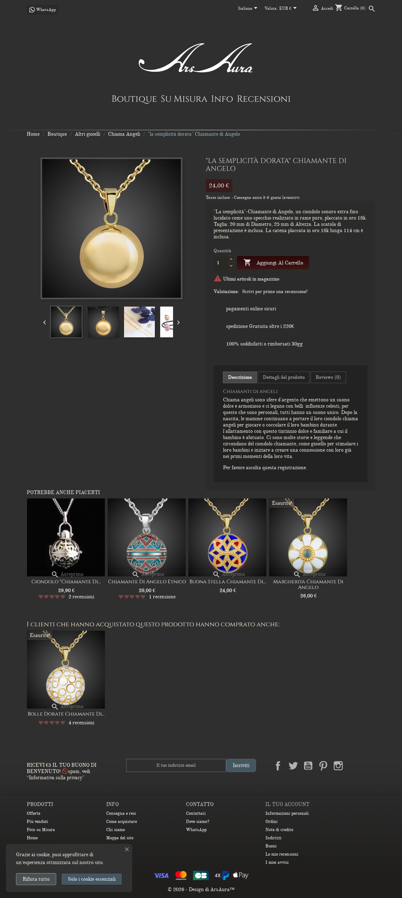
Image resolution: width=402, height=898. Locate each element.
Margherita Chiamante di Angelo (308, 584)
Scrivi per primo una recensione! (274, 291)
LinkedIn (353, 765)
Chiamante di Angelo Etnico (147, 581)
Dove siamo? (197, 821)
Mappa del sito (119, 838)
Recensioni (264, 98)
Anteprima (67, 574)
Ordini (271, 821)
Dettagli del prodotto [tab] (284, 377)
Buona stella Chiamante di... (227, 581)
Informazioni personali (287, 813)
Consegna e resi (121, 813)
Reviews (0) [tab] (328, 377)
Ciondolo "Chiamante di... (66, 581)
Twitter (293, 765)
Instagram (338, 765)
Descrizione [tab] (240, 377)
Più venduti (37, 821)
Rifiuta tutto (36, 879)
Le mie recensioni (281, 854)
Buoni (271, 846)
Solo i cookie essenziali (92, 879)
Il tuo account (287, 804)
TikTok (368, 765)
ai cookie (40, 855)
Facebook (278, 765)
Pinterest (323, 765)
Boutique (134, 98)
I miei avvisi (277, 862)
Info (222, 98)
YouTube (308, 765)
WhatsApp (196, 829)
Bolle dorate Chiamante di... (66, 713)
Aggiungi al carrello (273, 262)
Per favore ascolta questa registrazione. (265, 468)
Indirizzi (273, 838)
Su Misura (184, 98)
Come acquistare (121, 821)
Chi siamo (115, 829)
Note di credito (279, 829)
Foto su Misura (41, 829)
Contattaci (196, 813)
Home (32, 838)
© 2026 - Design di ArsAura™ (201, 889)
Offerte (33, 813)
